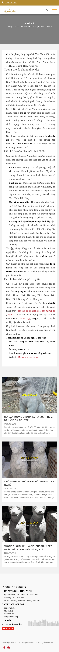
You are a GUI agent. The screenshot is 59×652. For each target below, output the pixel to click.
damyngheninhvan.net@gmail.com (25, 600)
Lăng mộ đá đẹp (11, 617)
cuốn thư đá (22, 310)
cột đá (11, 314)
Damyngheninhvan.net (29, 357)
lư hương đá (35, 310)
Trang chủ (11, 26)
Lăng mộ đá (9, 608)
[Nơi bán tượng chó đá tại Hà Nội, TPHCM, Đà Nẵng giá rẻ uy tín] (29, 395)
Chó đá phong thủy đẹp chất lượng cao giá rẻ (29, 483)
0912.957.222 (10, 3)
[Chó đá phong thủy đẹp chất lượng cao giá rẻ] (29, 460)
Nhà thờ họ (9, 614)
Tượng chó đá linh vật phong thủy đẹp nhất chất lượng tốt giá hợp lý (28, 548)
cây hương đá (48, 310)
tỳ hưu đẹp (25, 318)
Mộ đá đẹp (8, 611)
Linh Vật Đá (25, 26)
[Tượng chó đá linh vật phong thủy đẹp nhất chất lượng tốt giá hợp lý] (29, 524)
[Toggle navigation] (53, 9)
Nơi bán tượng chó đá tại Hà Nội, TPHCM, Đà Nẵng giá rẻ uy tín (28, 418)
